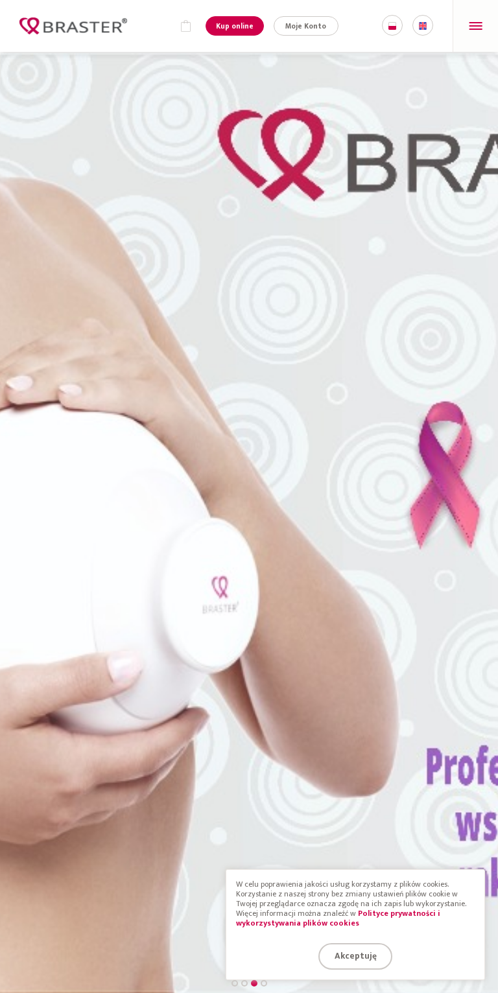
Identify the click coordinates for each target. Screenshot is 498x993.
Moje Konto (305, 26)
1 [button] (234, 983)
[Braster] (73, 26)
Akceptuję (356, 956)
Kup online (235, 26)
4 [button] (264, 983)
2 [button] (244, 983)
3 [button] (254, 983)
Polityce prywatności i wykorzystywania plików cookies (338, 918)
